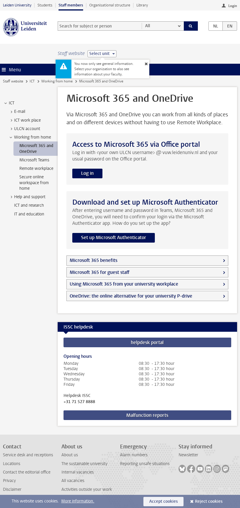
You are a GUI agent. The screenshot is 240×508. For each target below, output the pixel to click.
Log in (87, 173)
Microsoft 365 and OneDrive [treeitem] (36, 148)
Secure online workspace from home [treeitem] (34, 182)
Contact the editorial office (26, 472)
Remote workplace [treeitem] (36, 168)
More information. (77, 501)
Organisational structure (109, 5)
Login (232, 6)
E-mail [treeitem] (19, 111)
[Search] (191, 26)
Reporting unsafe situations (144, 463)
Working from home (57, 81)
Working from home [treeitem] (32, 137)
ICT (32, 81)
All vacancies (72, 480)
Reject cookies (208, 501)
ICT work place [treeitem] (27, 120)
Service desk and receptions (28, 455)
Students (44, 5)
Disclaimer (12, 489)
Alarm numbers (134, 455)
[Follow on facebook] (191, 469)
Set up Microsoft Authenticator (113, 237)
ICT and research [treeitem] (29, 205)
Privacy (9, 480)
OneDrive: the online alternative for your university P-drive (131, 296)
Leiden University (17, 5)
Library (142, 5)
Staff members (71, 5)
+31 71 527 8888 (79, 402)
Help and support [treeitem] (29, 197)
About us (69, 455)
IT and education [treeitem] (29, 214)
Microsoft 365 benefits (93, 260)
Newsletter (188, 455)
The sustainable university (84, 463)
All (147, 26)
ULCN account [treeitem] (27, 129)
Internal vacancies (77, 472)
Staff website (13, 81)
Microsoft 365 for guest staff (99, 272)
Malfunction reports (147, 415)
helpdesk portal (147, 342)
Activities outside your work (86, 489)
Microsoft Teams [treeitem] (34, 160)
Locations (11, 463)
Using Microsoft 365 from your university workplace (124, 284)
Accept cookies (163, 501)
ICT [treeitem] (11, 103)
